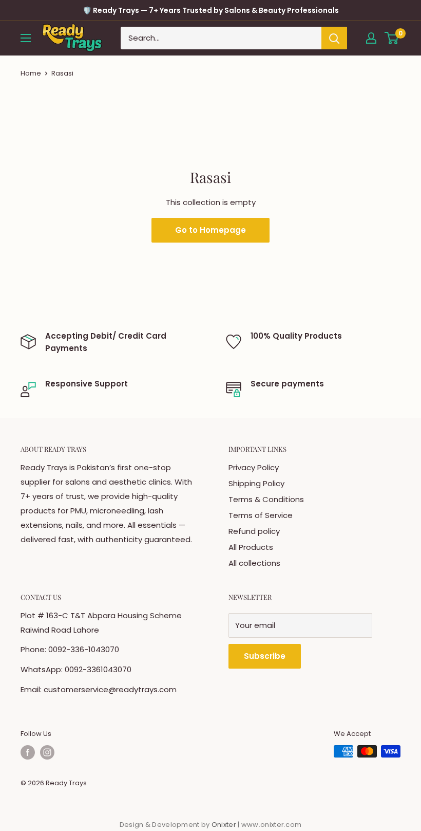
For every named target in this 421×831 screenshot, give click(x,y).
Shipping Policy (256, 483)
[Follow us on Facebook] (28, 752)
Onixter (225, 824)
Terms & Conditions (266, 499)
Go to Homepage (210, 230)
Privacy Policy (253, 467)
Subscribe (264, 656)
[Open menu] (26, 38)
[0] (392, 38)
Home (31, 73)
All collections (254, 563)
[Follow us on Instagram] (47, 752)
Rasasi (62, 73)
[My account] (371, 38)
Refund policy (254, 531)
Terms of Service (260, 515)
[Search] (334, 38)
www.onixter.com (271, 824)
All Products (250, 547)
